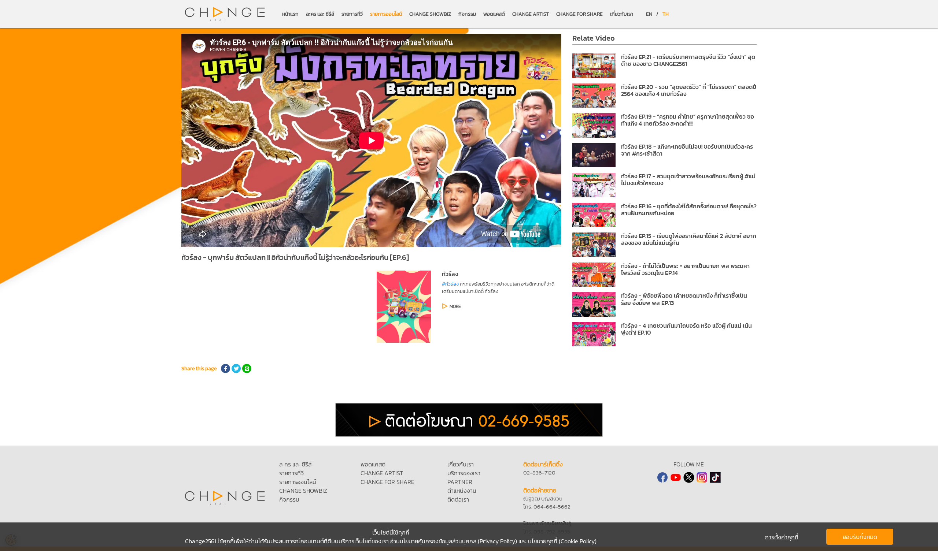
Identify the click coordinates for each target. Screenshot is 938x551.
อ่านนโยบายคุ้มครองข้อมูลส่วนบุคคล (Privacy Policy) (453, 541)
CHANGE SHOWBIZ (430, 14)
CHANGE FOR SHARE (579, 14)
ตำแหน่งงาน (461, 490)
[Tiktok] (715, 477)
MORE (455, 306)
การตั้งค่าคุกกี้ (781, 537)
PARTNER (459, 481)
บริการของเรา (463, 473)
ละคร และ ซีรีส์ (320, 14)
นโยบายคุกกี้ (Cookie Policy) (562, 541)
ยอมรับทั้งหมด (860, 536)
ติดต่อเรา (458, 499)
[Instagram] (702, 477)
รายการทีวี (352, 14)
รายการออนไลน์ (386, 14)
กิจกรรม (467, 14)
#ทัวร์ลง (450, 283)
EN (649, 14)
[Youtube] (676, 477)
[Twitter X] (689, 477)
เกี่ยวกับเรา (621, 14)
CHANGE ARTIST (530, 14)
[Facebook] (662, 477)
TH (665, 14)
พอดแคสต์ (494, 14)
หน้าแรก (290, 14)
